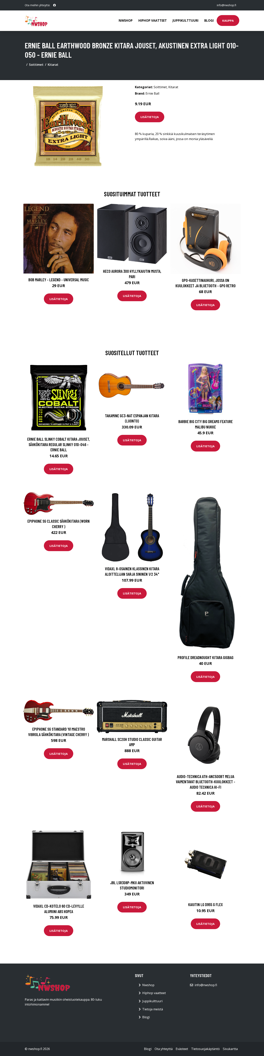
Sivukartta (230, 1049)
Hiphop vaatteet (152, 20)
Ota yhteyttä (164, 1049)
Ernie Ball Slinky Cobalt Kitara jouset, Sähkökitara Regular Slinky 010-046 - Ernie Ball (58, 444)
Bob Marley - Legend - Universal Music (58, 279)
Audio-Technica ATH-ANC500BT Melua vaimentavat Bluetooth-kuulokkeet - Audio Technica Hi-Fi (205, 781)
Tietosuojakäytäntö (205, 1049)
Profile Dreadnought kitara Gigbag (205, 657)
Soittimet (36, 64)
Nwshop (126, 20)
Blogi (209, 20)
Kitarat (53, 64)
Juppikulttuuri (185, 20)
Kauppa (228, 20)
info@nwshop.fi (226, 5)
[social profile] (54, 5)
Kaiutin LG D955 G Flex (205, 904)
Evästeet (182, 1049)
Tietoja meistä (152, 1009)
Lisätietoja (150, 117)
